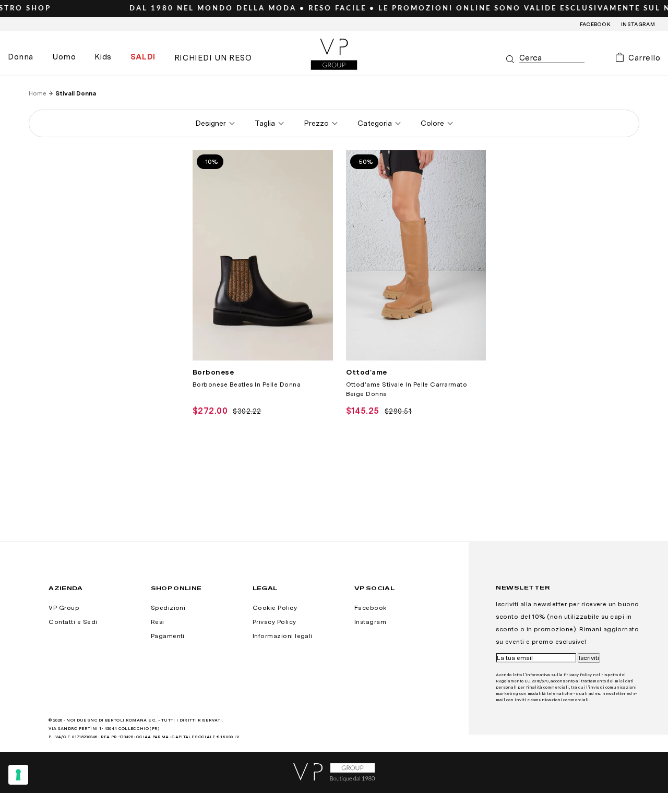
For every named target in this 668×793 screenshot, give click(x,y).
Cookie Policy (275, 607)
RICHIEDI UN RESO (213, 58)
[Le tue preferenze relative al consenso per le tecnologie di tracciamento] (18, 775)
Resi (157, 622)
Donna (20, 57)
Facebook (595, 24)
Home (37, 93)
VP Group (64, 607)
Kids (102, 57)
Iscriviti (589, 658)
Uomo (64, 57)
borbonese (213, 372)
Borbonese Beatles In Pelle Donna (247, 384)
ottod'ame (366, 372)
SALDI (143, 57)
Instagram (638, 24)
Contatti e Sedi (73, 622)
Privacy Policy (274, 622)
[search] (551, 58)
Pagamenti (168, 636)
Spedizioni (168, 607)
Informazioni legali (283, 636)
